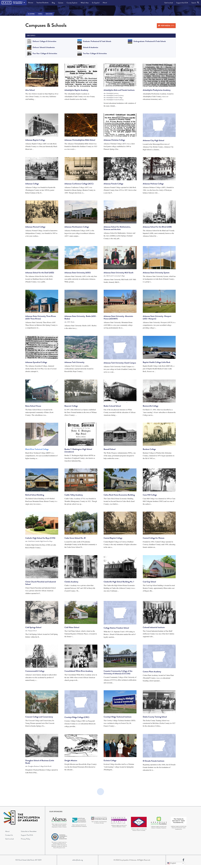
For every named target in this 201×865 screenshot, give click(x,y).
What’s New (85, 2)
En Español (95, 2)
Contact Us (9, 835)
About (105, 2)
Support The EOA (27, 835)
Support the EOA (182, 2)
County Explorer (72, 2)
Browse (30, 2)
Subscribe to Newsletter (29, 831)
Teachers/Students (42, 2)
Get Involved (168, 2)
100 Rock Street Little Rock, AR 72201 (28, 860)
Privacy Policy (25, 839)
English (173, 863)
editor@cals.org (77, 860)
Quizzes (60, 2)
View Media (167, 25)
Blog (53, 2)
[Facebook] (183, 860)
